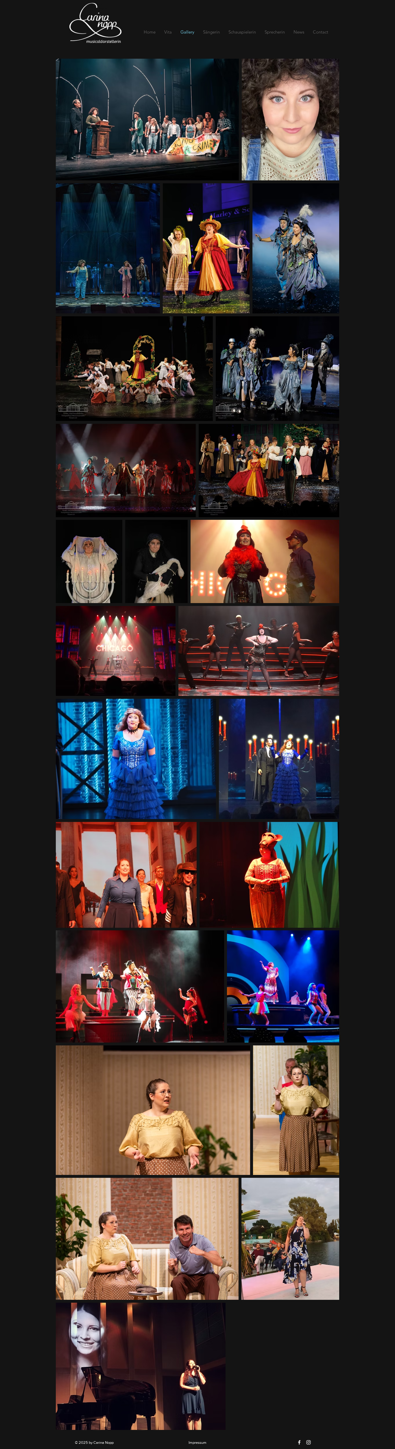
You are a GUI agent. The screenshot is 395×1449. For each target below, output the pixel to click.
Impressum (197, 1442)
